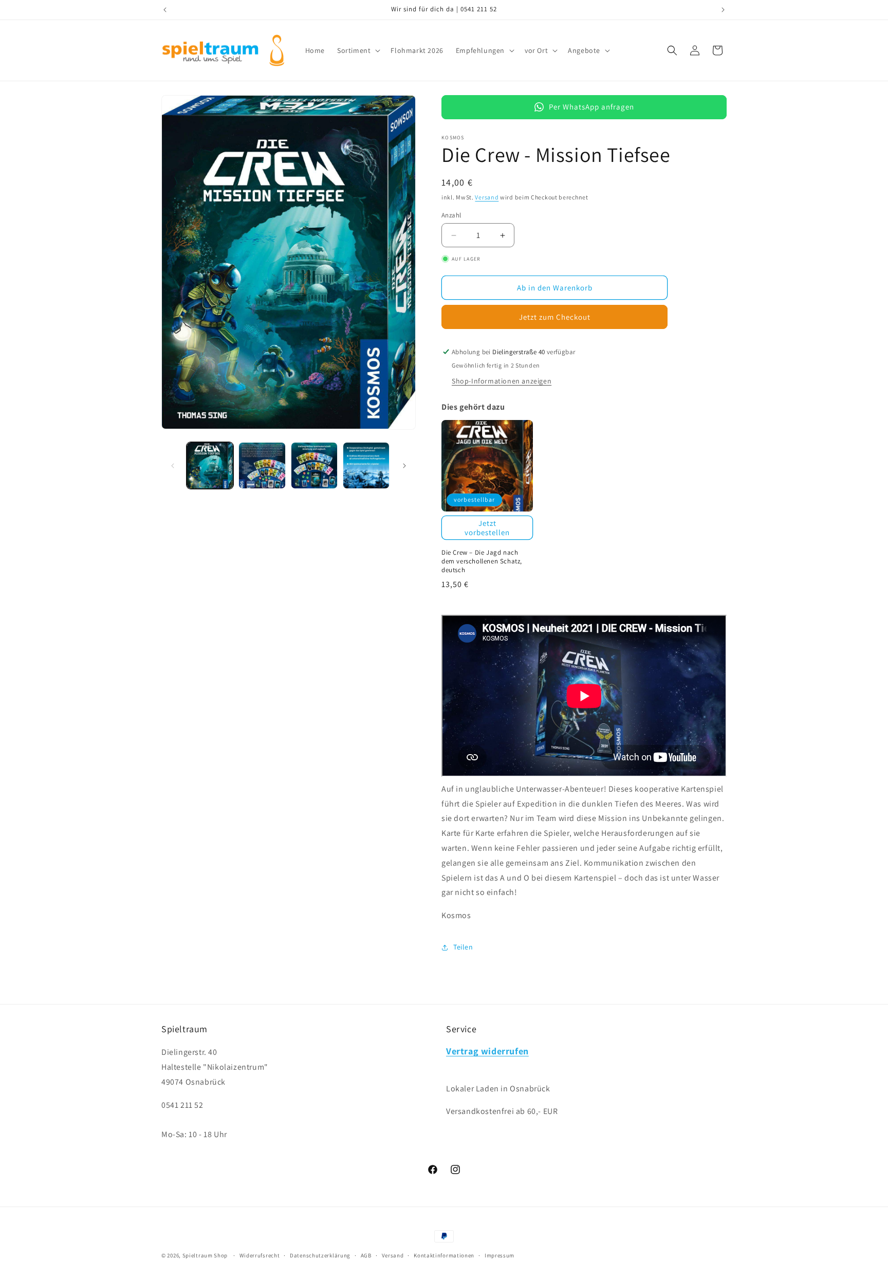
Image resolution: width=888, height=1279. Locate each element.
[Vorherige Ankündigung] (165, 10)
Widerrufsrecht (259, 1254)
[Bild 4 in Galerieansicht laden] (366, 465)
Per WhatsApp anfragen (591, 107)
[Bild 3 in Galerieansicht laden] (314, 465)
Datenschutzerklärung (320, 1254)
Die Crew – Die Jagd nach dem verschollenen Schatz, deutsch (481, 561)
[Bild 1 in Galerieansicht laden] (210, 465)
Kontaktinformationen (444, 1254)
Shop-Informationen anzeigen (501, 381)
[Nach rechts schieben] (404, 465)
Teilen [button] (463, 947)
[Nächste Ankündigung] (723, 10)
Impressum (499, 1254)
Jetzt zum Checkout (554, 317)
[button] (357, 50)
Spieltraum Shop (205, 1255)
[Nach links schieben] (172, 465)
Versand (486, 197)
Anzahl (451, 215)
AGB (366, 1254)
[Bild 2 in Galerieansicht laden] (261, 465)
